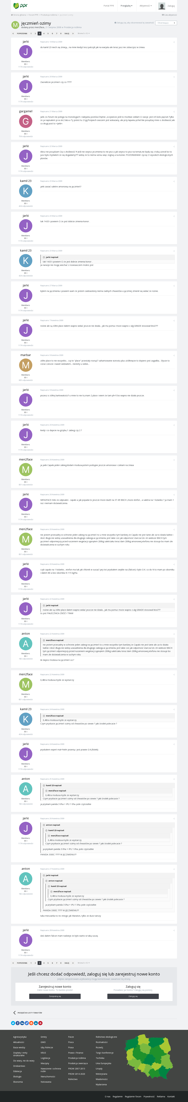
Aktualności (18, 1042)
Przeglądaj (126, 5)
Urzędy (99, 1068)
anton (26, 633)
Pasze (71, 1037)
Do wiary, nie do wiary (23, 1060)
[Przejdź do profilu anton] (25, 643)
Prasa (71, 1047)
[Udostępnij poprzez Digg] (22, 1023)
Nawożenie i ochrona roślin (51, 1070)
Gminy (44, 1037)
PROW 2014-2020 (76, 1074)
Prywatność (149, 1096)
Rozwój (99, 1047)
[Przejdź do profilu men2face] (15, 25)
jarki (26, 41)
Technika (100, 1058)
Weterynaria (101, 1074)
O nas (107, 1096)
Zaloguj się (133, 996)
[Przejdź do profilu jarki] (25, 51)
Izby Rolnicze (47, 1047)
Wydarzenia (101, 1084)
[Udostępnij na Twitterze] (13, 1023)
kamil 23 (25, 181)
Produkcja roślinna (73, 27)
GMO (43, 1042)
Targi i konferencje (105, 1052)
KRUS (43, 1052)
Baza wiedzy (19, 1047)
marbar (25, 355)
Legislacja (45, 1058)
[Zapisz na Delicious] (27, 1023)
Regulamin (118, 1096)
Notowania (46, 1082)
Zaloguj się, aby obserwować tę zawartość (135, 22)
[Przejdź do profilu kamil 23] (25, 191)
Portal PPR (109, 5)
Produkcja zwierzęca (78, 1063)
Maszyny (45, 1063)
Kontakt (171, 1096)
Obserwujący (163, 23)
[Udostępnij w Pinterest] (40, 1023)
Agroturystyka (19, 1037)
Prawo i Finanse (75, 1052)
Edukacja (17, 1071)
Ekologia (17, 1076)
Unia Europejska (103, 1063)
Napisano (51, 41)
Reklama (161, 1096)
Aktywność (145, 5)
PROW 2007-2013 (76, 1068)
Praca (71, 1042)
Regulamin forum (133, 1096)
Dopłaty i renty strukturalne (20, 1054)
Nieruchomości (48, 1076)
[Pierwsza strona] (13, 33)
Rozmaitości (102, 1042)
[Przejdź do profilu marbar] (25, 365)
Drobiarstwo (19, 1066)
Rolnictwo (73, 1079)
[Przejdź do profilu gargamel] (25, 121)
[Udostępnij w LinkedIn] (36, 1023)
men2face (39, 27)
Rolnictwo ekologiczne (106, 1037)
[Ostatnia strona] (73, 33)
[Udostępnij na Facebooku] (18, 1023)
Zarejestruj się (55, 996)
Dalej (67, 33)
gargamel (25, 111)
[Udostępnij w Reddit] (31, 1023)
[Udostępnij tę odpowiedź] (174, 42)
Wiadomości (102, 1079)
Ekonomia (18, 1082)
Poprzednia (22, 33)
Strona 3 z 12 (83, 33)
